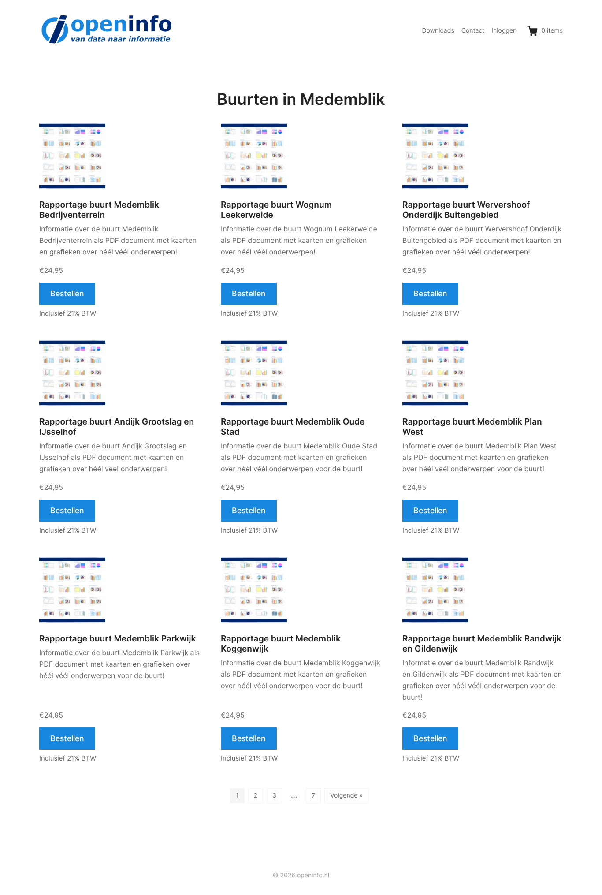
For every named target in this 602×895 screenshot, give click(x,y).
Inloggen (504, 30)
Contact (473, 30)
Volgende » (346, 795)
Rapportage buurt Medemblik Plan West (472, 427)
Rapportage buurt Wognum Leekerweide (276, 210)
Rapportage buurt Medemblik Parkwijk (117, 639)
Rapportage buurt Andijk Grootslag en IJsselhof (116, 427)
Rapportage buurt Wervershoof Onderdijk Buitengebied (466, 210)
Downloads (438, 30)
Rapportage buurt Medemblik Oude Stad (293, 427)
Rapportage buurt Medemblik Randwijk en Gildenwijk (481, 644)
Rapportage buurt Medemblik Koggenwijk (281, 644)
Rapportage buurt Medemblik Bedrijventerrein (99, 210)
